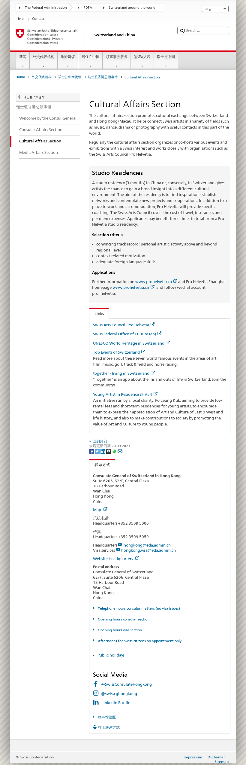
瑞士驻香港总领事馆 (103, 77)
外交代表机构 (43, 56)
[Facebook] (92, 451)
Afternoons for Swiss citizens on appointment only (139, 641)
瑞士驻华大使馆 (69, 77)
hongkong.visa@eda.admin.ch (148, 550)
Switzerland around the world (132, 8)
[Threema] (109, 451)
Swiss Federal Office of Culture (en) (124, 333)
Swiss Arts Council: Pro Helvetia (121, 324)
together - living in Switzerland (121, 373)
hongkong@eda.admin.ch (147, 545)
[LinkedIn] (103, 451)
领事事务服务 (117, 56)
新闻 (22, 56)
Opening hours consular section (123, 619)
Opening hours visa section (119, 630)
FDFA (88, 8)
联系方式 (99, 464)
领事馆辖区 (106, 717)
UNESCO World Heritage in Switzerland (128, 343)
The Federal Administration (46, 8)
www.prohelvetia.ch (153, 281)
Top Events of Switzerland (116, 352)
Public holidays (111, 655)
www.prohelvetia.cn (130, 287)
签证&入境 (142, 56)
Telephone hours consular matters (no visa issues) (138, 608)
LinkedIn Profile (115, 702)
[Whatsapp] (115, 451)
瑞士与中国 (166, 56)
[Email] (120, 451)
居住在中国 (91, 56)
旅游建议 (68, 56)
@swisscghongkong (119, 693)
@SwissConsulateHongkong (126, 684)
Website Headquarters (113, 558)
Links (96, 313)
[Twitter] (97, 451)
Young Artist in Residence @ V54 (122, 394)
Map (97, 509)
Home (20, 77)
